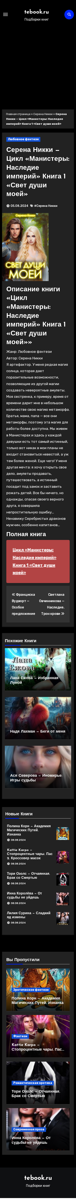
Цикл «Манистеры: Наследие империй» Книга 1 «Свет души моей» (34, 561)
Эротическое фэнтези (31, 990)
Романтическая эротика (32, 1083)
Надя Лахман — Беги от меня (37, 732)
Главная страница (18, 114)
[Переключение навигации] (5, 14)
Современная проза (28, 1129)
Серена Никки (43, 114)
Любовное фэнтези (23, 139)
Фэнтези (20, 1036)
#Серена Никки (45, 206)
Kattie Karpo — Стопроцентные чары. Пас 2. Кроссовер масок (30, 854)
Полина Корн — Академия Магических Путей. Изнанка (29, 830)
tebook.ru (36, 12)
